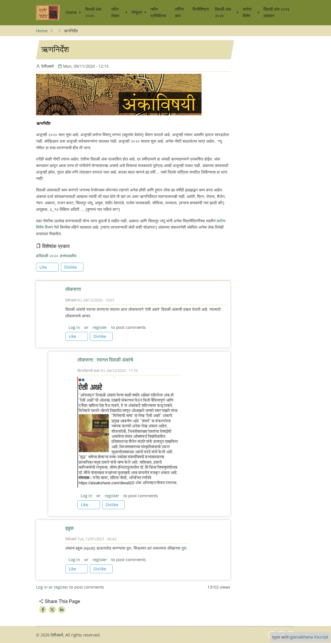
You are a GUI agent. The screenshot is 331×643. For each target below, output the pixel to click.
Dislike (70, 267)
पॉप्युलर (136, 12)
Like (43, 267)
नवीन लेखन (115, 12)
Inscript (321, 637)
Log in (74, 327)
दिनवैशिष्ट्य (201, 9)
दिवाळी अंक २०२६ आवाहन (276, 12)
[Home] (48, 12)
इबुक (69, 528)
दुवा (128, 548)
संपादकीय (69, 255)
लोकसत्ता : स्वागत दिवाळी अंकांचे (105, 360)
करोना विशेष (247, 12)
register (100, 327)
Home (71, 12)
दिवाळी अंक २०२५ (93, 12)
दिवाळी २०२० (48, 255)
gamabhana (301, 637)
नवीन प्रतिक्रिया (158, 12)
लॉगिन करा (179, 12)
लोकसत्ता (73, 289)
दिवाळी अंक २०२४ (223, 12)
